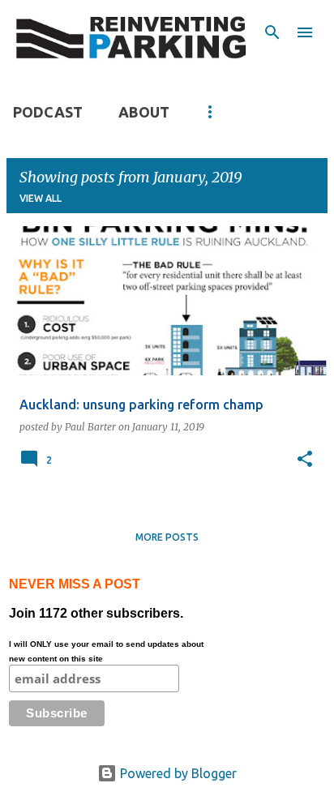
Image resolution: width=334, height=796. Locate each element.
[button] (305, 459)
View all (40, 198)
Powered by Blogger (177, 773)
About (143, 112)
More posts (167, 537)
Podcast (48, 112)
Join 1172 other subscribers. (106, 620)
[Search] (272, 32)
